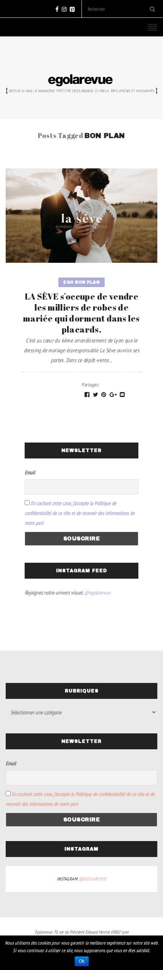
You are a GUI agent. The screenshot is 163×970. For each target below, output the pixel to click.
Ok (82, 961)
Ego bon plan (81, 282)
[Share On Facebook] (87, 395)
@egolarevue (97, 592)
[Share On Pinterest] (104, 395)
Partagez (91, 384)
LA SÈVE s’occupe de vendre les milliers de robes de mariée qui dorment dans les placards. (81, 313)
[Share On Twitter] (96, 395)
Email (30, 472)
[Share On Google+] (113, 395)
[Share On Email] (122, 395)
